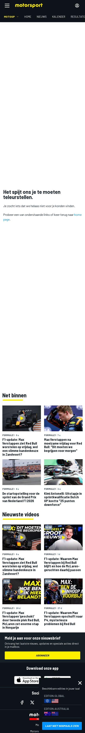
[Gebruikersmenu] (77, 6)
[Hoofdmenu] (7, 5)
